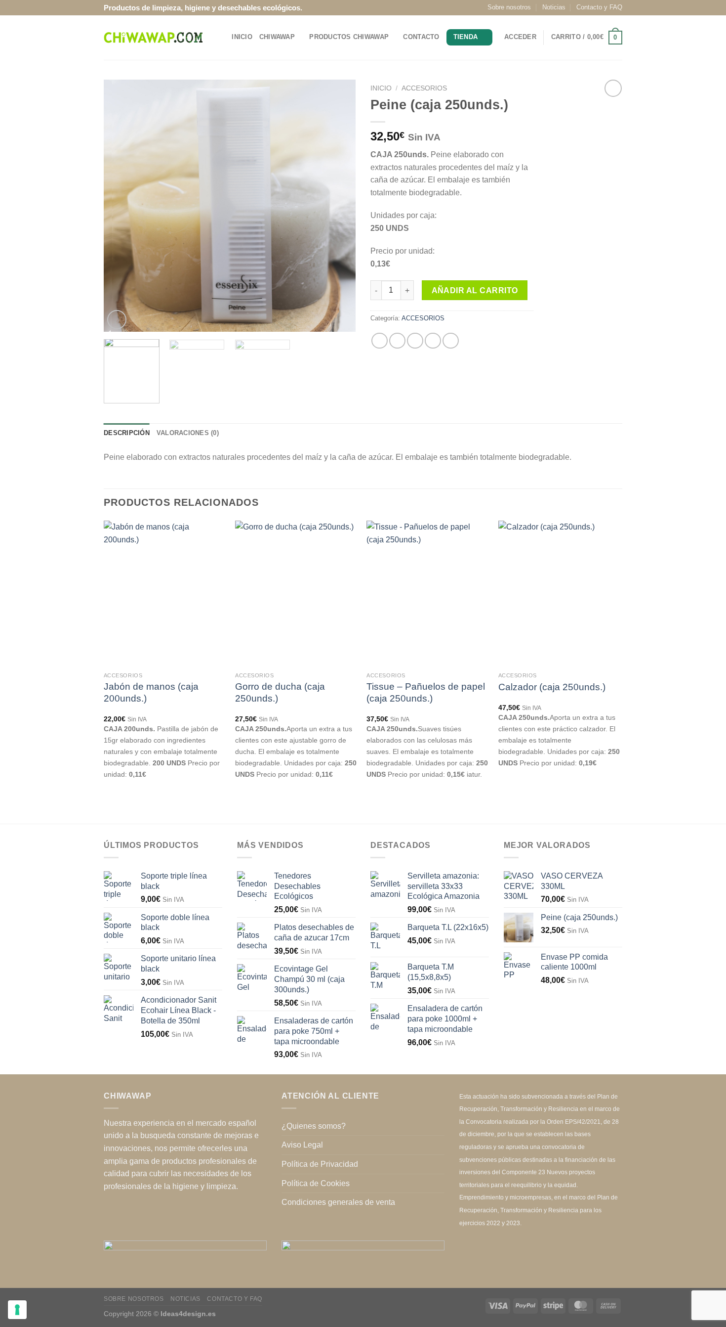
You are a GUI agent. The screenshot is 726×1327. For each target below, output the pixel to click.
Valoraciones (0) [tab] (188, 433)
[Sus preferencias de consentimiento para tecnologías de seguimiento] (17, 1309)
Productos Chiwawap (349, 37)
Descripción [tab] (127, 433)
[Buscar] (221, 37)
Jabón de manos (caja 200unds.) (151, 692)
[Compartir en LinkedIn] (451, 341)
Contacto (421, 37)
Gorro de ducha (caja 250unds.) (280, 692)
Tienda (465, 37)
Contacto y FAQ (599, 7)
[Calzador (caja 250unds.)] (559, 594)
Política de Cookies (316, 1183)
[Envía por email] (415, 341)
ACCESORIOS (424, 88)
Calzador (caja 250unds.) (551, 687)
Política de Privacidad (320, 1164)
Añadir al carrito (475, 290)
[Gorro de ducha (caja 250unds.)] (296, 594)
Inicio (242, 37)
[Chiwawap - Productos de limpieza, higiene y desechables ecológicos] (153, 37)
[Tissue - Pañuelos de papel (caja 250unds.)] (427, 594)
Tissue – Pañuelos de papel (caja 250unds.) (425, 692)
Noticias (553, 7)
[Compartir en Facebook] (379, 341)
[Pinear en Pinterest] (433, 341)
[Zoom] (116, 319)
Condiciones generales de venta (338, 1202)
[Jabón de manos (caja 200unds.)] (165, 594)
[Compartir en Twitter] (397, 341)
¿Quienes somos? (314, 1126)
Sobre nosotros (509, 7)
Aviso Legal (302, 1145)
